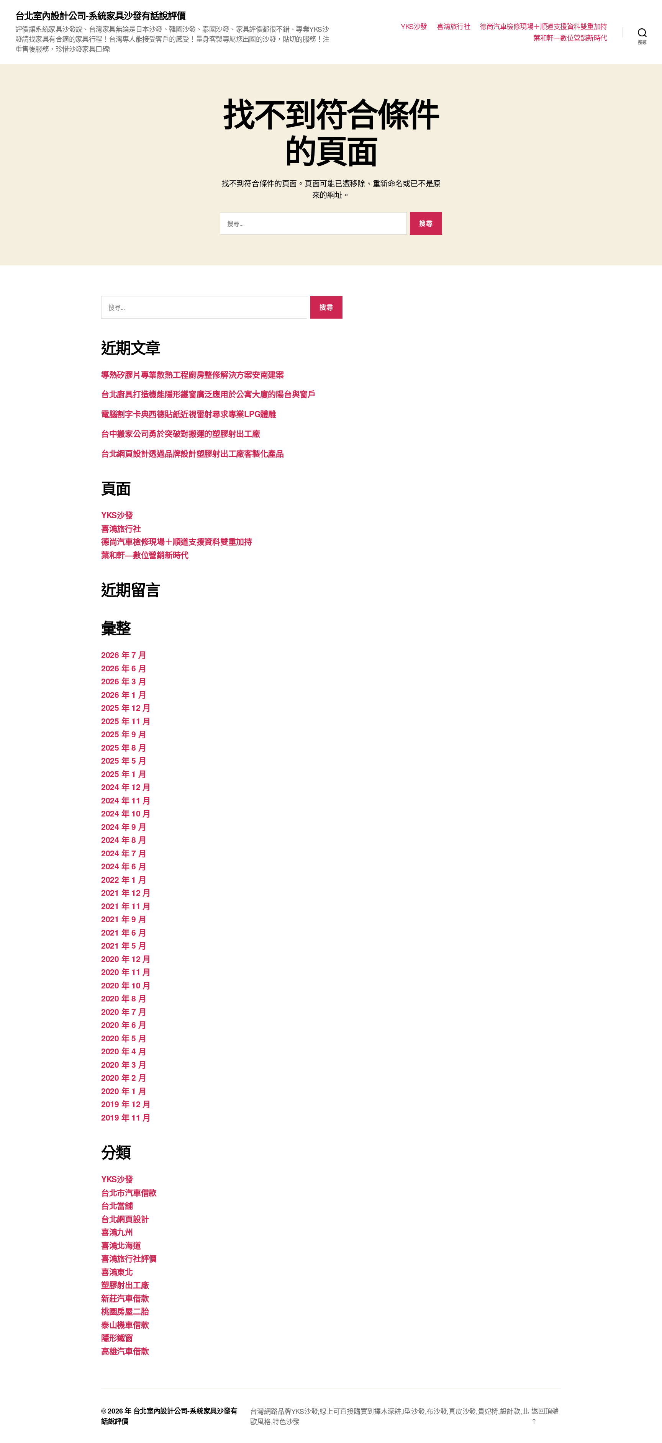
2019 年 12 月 (126, 1103)
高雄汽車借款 (125, 1350)
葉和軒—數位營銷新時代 (570, 38)
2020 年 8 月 (123, 998)
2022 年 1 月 (123, 879)
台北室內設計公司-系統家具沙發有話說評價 (100, 15)
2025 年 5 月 (123, 760)
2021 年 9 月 (123, 918)
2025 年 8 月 (123, 747)
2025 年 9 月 (123, 733)
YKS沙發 (414, 26)
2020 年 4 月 (123, 1051)
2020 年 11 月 (126, 971)
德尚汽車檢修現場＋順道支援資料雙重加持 (543, 26)
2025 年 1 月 (123, 773)
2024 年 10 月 (126, 813)
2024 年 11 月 (126, 800)
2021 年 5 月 (123, 945)
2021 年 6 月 (123, 932)
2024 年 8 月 (123, 839)
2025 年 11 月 (126, 720)
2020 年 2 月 (123, 1077)
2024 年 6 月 (123, 866)
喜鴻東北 (117, 1271)
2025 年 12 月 (126, 707)
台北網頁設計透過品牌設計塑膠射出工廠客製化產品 (192, 453)
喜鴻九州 (117, 1231)
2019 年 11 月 (126, 1117)
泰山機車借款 (125, 1324)
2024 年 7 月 (123, 853)
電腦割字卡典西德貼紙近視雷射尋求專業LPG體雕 (188, 413)
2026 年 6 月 (123, 668)
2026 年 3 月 (123, 681)
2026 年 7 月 (123, 654)
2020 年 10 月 (126, 985)
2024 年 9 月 (123, 826)
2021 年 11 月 (126, 905)
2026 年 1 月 (123, 694)
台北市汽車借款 (129, 1192)
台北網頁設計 (125, 1218)
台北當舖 (117, 1205)
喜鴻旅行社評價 (129, 1258)
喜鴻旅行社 (453, 26)
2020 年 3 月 (123, 1064)
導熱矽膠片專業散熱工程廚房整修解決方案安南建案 (192, 374)
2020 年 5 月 (123, 1038)
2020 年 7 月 (123, 1011)
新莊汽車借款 (125, 1298)
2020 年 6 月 (123, 1024)
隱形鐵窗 (117, 1337)
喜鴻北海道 (121, 1245)
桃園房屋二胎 (125, 1311)
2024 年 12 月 (126, 786)
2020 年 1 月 (123, 1090)
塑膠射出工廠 (125, 1284)
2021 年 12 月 (126, 892)
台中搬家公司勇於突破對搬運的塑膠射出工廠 (180, 433)
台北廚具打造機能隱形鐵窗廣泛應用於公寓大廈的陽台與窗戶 (208, 393)
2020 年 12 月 (126, 958)
